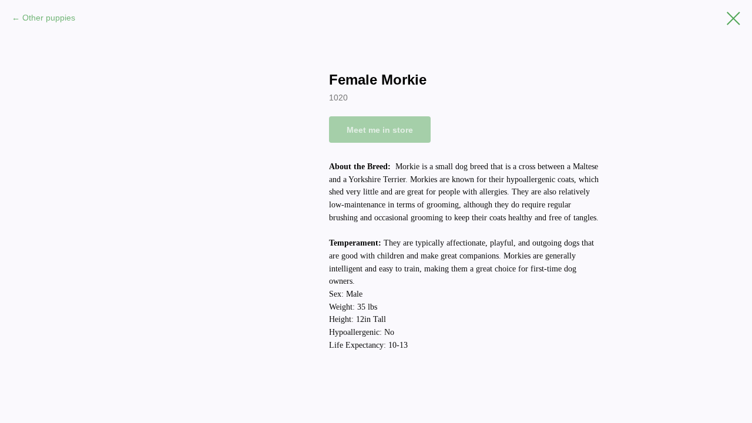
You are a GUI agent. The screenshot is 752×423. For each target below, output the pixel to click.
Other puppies (48, 17)
